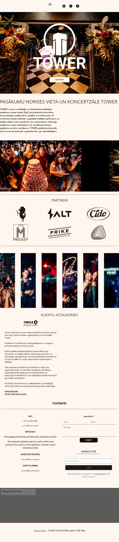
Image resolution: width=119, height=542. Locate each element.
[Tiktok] (77, 6)
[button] (50, 4)
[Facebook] (63, 6)
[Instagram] (70, 6)
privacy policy (100, 474)
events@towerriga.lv (30, 425)
